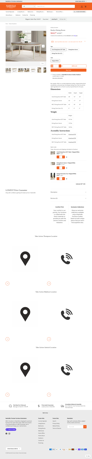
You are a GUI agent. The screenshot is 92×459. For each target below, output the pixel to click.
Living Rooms (20, 11)
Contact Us (25, 15)
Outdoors (18, 15)
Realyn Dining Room (13, 23)
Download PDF (72, 134)
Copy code (63, 19)
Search (54, 421)
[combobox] (48, 6)
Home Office (59, 11)
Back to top (45, 412)
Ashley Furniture (54, 27)
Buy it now (68, 70)
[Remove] (66, 157)
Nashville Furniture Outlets (14, 453)
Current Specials (10, 11)
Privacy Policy (56, 423)
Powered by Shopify (22, 453)
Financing (32, 15)
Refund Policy (56, 426)
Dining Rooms (40, 11)
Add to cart (74, 66)
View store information (57, 78)
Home (7, 23)
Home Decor (9, 15)
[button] (85, 6)
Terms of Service (57, 428)
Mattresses (50, 11)
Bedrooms (30, 11)
